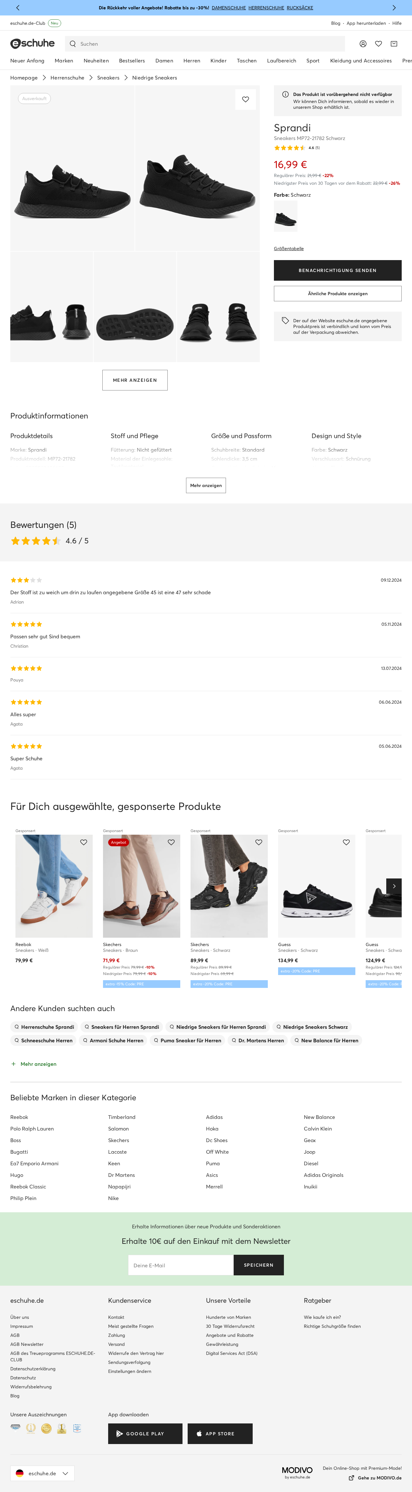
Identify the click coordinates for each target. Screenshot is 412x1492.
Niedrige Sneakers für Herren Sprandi (221, 1027)
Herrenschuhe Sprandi (47, 1027)
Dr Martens (121, 1175)
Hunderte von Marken (228, 1317)
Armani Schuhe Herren (116, 1040)
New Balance (319, 1117)
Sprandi (37, 449)
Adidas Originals (323, 1175)
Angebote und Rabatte (230, 1335)
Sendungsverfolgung (129, 1362)
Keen (114, 1163)
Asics (212, 1175)
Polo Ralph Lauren (32, 1128)
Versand (116, 1344)
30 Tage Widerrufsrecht (230, 1326)
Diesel (311, 1163)
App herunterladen (366, 23)
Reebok (19, 1117)
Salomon (118, 1128)
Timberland (122, 1117)
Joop (309, 1152)
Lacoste (117, 1152)
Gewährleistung (222, 1344)
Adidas (214, 1117)
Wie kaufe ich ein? (322, 1317)
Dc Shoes (217, 1140)
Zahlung (116, 1335)
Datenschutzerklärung (32, 1369)
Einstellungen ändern (129, 1371)
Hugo (16, 1175)
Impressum (21, 1326)
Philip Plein (23, 1198)
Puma (213, 1163)
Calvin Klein (318, 1128)
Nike (113, 1198)
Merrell (214, 1186)
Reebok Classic (28, 1186)
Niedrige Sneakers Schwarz (315, 1027)
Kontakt (116, 1317)
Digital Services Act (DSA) (232, 1353)
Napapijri (119, 1186)
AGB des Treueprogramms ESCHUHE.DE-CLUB (52, 1356)
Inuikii (310, 1186)
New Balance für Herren (329, 1040)
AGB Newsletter (26, 1344)
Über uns (19, 1317)
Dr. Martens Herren (261, 1040)
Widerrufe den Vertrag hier (136, 1353)
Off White (217, 1152)
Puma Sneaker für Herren (191, 1040)
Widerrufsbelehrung (31, 1387)
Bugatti (19, 1152)
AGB (15, 1335)
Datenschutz (23, 1378)
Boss (15, 1140)
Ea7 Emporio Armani (34, 1163)
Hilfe (397, 23)
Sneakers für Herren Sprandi (125, 1027)
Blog (335, 23)
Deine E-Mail (149, 1265)
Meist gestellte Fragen (131, 1326)
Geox (310, 1140)
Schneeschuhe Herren (46, 1040)
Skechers (118, 1140)
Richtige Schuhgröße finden (332, 1326)
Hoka (212, 1128)
